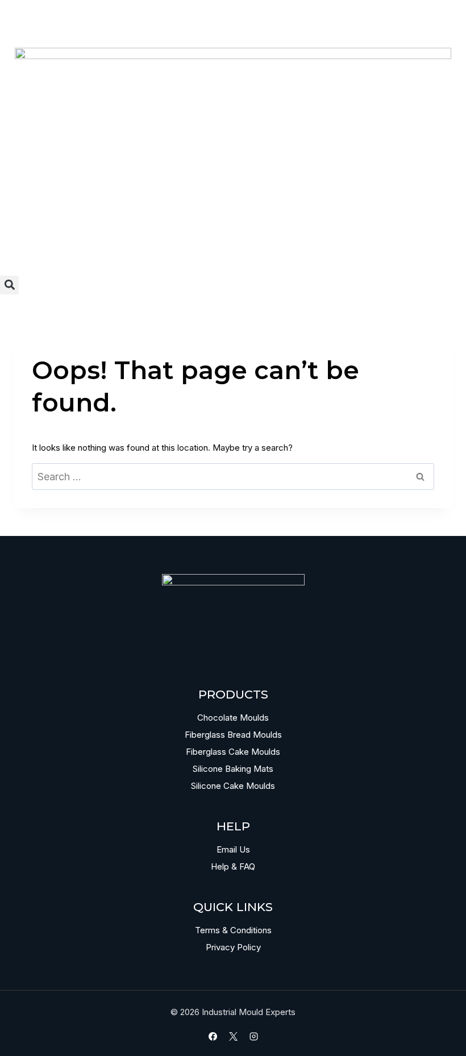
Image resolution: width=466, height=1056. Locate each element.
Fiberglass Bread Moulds (233, 734)
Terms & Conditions (233, 930)
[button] (9, 285)
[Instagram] (253, 1036)
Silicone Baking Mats (233, 768)
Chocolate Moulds (233, 717)
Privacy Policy (233, 947)
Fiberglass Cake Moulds (233, 751)
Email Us (233, 849)
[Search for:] (233, 477)
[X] (233, 1036)
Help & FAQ (233, 866)
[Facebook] (212, 1036)
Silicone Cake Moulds (233, 785)
